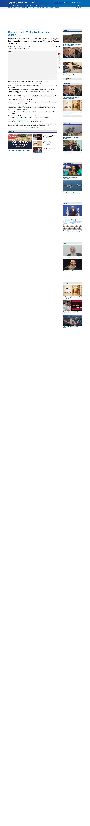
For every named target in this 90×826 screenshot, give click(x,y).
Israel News (23, 5)
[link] (20, 143)
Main (10, 5)
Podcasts (32, 7)
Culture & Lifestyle (25, 7)
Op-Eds (10, 7)
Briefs (18, 5)
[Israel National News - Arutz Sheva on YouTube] (78, 6)
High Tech (20, 48)
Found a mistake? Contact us (32, 127)
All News (14, 5)
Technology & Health (40, 7)
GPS (15, 48)
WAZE (28, 48)
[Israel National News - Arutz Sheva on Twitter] (72, 6)
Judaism (14, 7)
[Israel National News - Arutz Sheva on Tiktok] (81, 6)
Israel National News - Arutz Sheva (18, 3)
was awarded (21, 120)
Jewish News (37, 5)
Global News (30, 5)
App (24, 48)
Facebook (11, 48)
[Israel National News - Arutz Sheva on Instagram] (76, 6)
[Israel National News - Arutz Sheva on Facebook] (74, 6)
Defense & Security (45, 5)
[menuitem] (9, 6)
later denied (14, 116)
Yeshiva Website (49, 7)
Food (19, 7)
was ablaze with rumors (26, 111)
